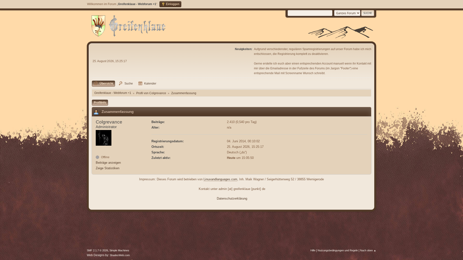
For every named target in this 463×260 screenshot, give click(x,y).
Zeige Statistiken (107, 168)
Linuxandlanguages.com (220, 179)
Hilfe (312, 250)
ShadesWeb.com (120, 255)
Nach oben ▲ (368, 250)
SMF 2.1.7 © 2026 (97, 250)
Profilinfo (100, 102)
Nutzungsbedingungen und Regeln (338, 250)
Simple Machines (119, 250)
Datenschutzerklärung (232, 198)
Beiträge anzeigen (108, 162)
